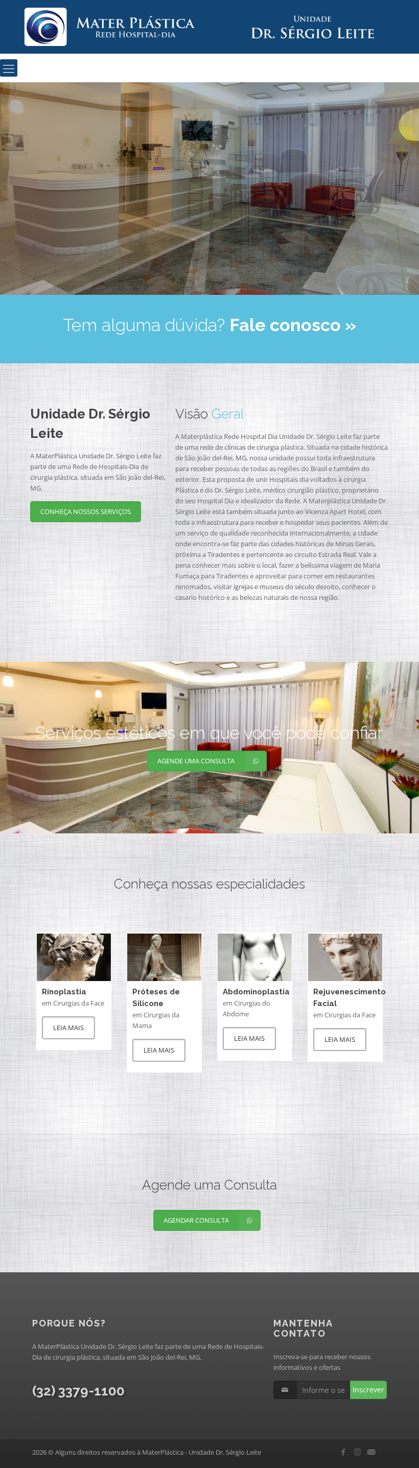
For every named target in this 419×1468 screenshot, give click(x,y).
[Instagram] (357, 1452)
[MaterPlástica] (209, 27)
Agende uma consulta (164, 228)
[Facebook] (343, 1452)
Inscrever (368, 1389)
